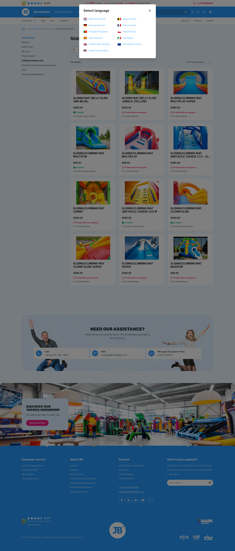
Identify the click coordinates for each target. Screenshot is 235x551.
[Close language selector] (149, 10)
